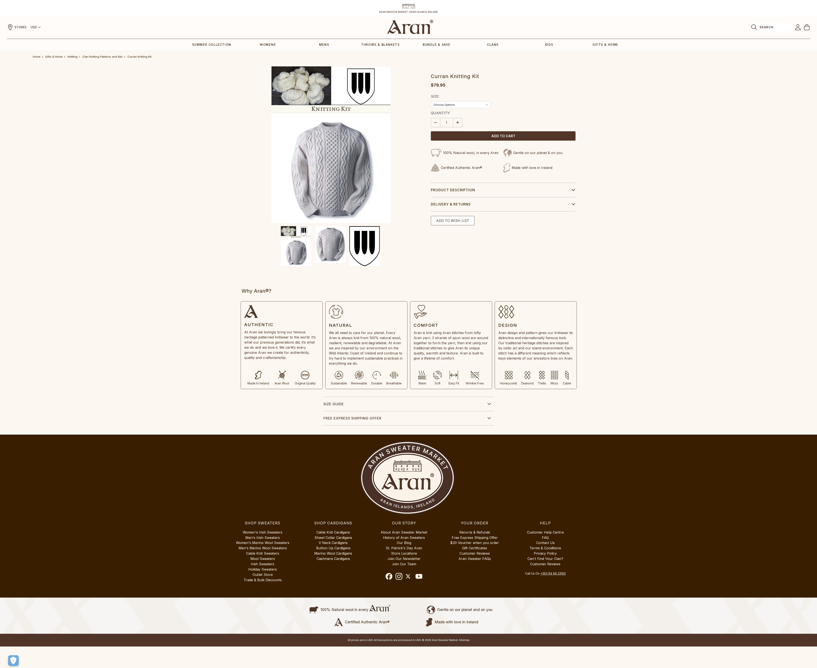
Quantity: (440, 113)
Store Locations (404, 553)
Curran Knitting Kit (139, 56)
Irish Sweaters (262, 564)
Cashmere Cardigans (333, 559)
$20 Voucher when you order (474, 543)
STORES (20, 27)
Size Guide (333, 404)
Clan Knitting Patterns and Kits (102, 56)
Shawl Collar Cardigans (333, 537)
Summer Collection (211, 44)
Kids (549, 44)
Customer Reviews (475, 553)
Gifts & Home (605, 44)
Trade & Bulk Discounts (263, 580)
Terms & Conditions (545, 548)
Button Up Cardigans (333, 548)
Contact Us (545, 543)
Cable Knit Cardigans (333, 532)
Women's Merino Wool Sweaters (262, 543)
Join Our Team (404, 564)
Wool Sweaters (262, 559)
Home (36, 56)
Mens (324, 44)
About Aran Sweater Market (404, 532)
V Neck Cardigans (333, 543)
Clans (493, 44)
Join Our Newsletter (404, 559)
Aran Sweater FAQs (474, 559)
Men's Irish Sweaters (262, 537)
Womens (268, 44)
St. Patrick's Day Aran (404, 548)
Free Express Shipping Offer (352, 418)
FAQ (545, 537)
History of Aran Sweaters (404, 537)
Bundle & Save (436, 44)
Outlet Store (263, 574)
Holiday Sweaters (262, 569)
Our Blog (404, 543)
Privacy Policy (545, 553)
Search (766, 27)
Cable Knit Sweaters (262, 553)
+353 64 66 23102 (553, 573)
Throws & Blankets (380, 44)
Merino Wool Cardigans (333, 553)
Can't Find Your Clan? (545, 559)
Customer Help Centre (545, 532)
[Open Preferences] (13, 660)
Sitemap (464, 640)
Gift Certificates (474, 548)
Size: (435, 96)
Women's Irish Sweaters (262, 532)
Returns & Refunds (474, 532)
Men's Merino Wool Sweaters (263, 548)
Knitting (72, 56)
